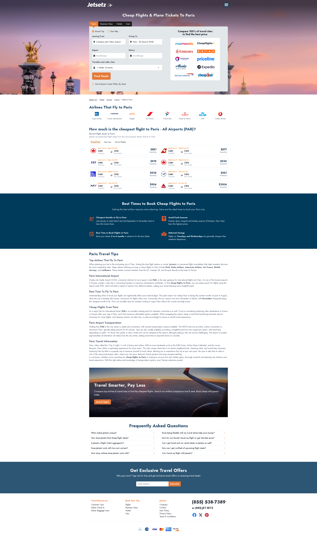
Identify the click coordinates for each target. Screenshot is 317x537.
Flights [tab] (93, 24)
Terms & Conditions (168, 516)
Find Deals (101, 76)
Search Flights (102, 402)
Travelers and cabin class (103, 62)
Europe (109, 99)
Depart (95, 50)
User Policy (164, 510)
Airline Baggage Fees (100, 510)
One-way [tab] (107, 142)
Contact (163, 507)
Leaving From (98, 36)
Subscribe (174, 483)
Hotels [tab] (119, 24)
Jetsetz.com (93, 99)
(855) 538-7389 (209, 502)
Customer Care (97, 504)
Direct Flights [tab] (120, 142)
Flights (102, 99)
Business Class (131, 507)
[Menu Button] (226, 4)
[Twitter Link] (201, 515)
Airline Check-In (97, 507)
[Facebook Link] (195, 515)
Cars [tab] (128, 24)
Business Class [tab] (106, 24)
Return (132, 50)
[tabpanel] (158, 60)
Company (163, 504)
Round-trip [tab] (95, 142)
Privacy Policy (165, 513)
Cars (127, 513)
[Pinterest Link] (207, 515)
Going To (133, 36)
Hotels (128, 510)
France (116, 99)
